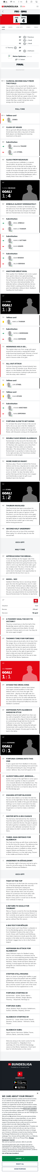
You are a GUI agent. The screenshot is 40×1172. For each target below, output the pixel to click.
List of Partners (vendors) (10, 1153)
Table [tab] (36, 27)
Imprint (12, 1140)
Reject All (20, 1164)
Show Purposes (20, 1169)
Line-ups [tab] (19, 27)
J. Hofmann (30, 51)
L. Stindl (29, 40)
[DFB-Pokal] (26, 1)
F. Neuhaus (30, 37)
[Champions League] (31, 1)
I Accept (19, 1158)
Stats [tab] (28, 27)
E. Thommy (9, 48)
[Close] (37, 1093)
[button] (37, 6)
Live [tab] (3, 27)
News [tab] (11, 27)
